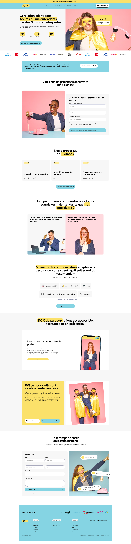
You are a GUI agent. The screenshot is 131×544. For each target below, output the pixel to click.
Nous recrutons (67, 5)
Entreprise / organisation (75, 116)
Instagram (97, 535)
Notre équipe (55, 525)
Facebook (102, 535)
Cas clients (75, 525)
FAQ (73, 527)
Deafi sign (35, 529)
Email (70, 109)
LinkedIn (108, 535)
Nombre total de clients (75, 103)
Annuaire (74, 532)
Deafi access (36, 525)
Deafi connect (36, 523)
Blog (73, 523)
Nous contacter (30, 489)
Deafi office (36, 532)
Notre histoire (56, 523)
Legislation (75, 529)
